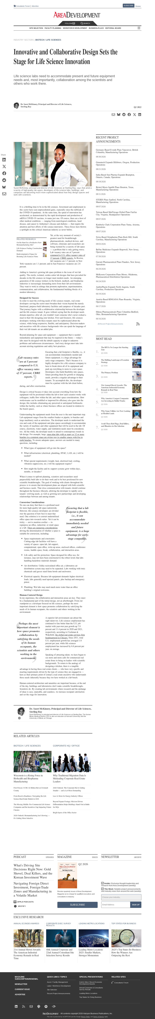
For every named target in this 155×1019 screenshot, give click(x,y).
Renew (138, 6)
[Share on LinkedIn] (5, 160)
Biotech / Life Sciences (48, 40)
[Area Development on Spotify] (46, 1007)
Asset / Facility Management (57, 982)
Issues (95, 857)
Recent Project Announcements (58, 993)
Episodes (50, 857)
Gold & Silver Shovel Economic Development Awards (90, 983)
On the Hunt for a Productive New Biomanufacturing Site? (29, 243)
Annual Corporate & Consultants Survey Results (91, 988)
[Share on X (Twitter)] (5, 167)
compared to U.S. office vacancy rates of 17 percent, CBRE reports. (67, 256)
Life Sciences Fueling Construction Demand (29, 249)
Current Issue (22, 989)
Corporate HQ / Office (66, 746)
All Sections (139, 28)
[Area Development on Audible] (54, 1007)
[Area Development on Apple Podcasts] (39, 1007)
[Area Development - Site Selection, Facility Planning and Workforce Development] (78, 15)
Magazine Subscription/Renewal (26, 978)
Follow (69, 23)
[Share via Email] (5, 194)
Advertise (35, 6)
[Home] (31, 1007)
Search (86, 23)
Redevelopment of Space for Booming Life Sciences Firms (27, 255)
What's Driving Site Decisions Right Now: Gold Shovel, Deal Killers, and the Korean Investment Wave (33, 871)
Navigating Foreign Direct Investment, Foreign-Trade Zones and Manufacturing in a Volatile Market (33, 889)
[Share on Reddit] (5, 180)
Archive (137, 857)
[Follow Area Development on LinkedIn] (17, 1007)
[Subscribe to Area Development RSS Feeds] (24, 1007)
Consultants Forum (23, 6)
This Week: (121, 890)
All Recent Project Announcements (110, 324)
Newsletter (21, 984)
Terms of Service (98, 1016)
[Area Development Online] (51, 1014)
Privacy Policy (85, 1016)
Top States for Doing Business (90, 997)
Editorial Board (113, 28)
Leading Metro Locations (88, 993)
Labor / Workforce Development (59, 986)
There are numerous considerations (42, 527)
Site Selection (52, 990)
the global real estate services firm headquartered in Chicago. (65, 636)
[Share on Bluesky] (5, 187)
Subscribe (128, 5)
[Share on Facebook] (5, 173)
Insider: (120, 884)
